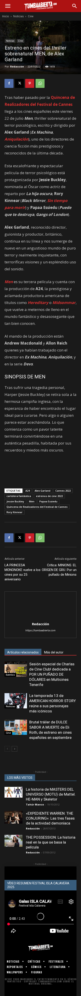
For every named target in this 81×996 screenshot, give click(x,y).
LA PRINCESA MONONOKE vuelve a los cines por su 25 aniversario (22, 572)
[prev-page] (7, 749)
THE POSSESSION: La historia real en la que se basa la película (50, 842)
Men (31, 501)
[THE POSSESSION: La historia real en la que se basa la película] (13, 841)
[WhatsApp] (40, 83)
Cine (31, 16)
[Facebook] (9, 83)
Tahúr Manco (35, 804)
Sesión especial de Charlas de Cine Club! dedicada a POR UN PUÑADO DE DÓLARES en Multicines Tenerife (51, 674)
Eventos (10, 674)
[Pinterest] (29, 83)
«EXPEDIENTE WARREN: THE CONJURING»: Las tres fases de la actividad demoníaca (50, 818)
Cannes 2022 (63, 490)
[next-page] (14, 749)
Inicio (5, 16)
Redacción (17, 66)
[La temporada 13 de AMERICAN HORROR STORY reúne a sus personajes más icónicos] (15, 701)
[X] (19, 83)
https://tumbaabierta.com (40, 630)
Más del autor (53, 652)
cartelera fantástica (19, 496)
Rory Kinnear (14, 512)
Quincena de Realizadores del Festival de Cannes (37, 506)
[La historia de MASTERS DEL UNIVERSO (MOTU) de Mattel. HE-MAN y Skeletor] (13, 792)
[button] (7, 6)
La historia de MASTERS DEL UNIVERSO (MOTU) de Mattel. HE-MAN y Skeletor (51, 794)
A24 (27, 490)
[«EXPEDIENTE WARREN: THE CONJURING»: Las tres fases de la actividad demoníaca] (13, 817)
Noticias (18, 16)
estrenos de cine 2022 (49, 496)
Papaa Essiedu (48, 501)
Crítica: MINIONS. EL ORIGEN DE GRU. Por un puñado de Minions (59, 570)
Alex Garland (42, 490)
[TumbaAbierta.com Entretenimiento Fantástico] (40, 948)
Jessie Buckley (15, 501)
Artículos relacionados (23, 652)
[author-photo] (40, 618)
